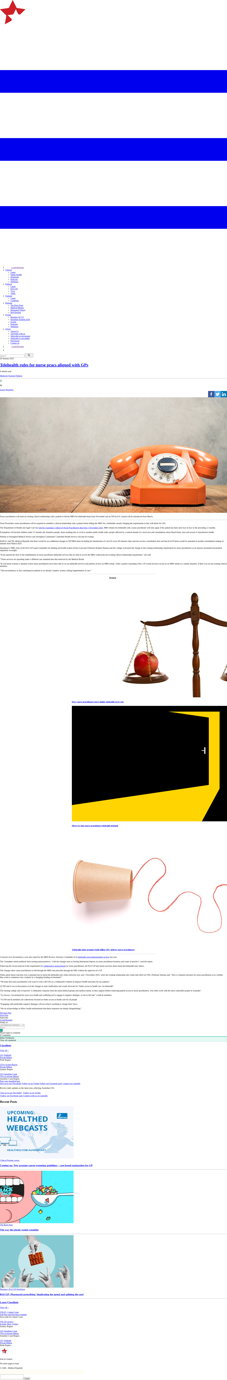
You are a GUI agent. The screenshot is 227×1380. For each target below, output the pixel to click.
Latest (13, 272)
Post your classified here (10, 1081)
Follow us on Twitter (30, 1083)
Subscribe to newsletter (20, 338)
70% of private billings (9, 1076)
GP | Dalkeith (5, 1055)
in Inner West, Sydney (9, 1324)
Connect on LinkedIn (71, 1083)
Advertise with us (18, 334)
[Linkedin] (224, 394)
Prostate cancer (13, 1160)
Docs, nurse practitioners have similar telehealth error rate (98, 702)
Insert (27, 1379)
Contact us (15, 343)
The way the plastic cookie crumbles (19, 1229)
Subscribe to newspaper (20, 336)
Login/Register (18, 267)
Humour (8, 303)
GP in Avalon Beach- (9, 1065)
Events (8, 315)
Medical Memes (17, 308)
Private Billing (6, 1057)
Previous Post (5, 1013)
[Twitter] (217, 394)
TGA (13, 291)
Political (8, 284)
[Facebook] (211, 394)
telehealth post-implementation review (93, 957)
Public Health (16, 275)
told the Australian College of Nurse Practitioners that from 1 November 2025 (71, 528)
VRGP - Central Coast (9, 1312)
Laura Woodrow (7, 390)
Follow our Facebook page (51, 1083)
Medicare (4, 376)
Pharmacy (4, 1289)
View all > (4, 1050)
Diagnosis (15, 277)
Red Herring (16, 312)
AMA (13, 293)
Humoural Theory (18, 310)
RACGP (14, 289)
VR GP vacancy (7, 1322)
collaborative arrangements (54, 966)
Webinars (14, 282)
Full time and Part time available (13, 1314)
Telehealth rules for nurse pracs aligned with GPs (44, 365)
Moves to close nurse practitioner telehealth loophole (95, 826)
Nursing (12, 376)
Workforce (20, 1289)
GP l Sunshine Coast (8, 1074)
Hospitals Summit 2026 (20, 319)
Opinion (8, 296)
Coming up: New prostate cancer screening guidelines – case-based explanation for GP (46, 1165)
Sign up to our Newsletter (10, 1083)
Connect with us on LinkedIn (35, 1096)
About (8, 329)
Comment (15, 301)
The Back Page (17, 305)
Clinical (8, 270)
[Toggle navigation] (3, 35)
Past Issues (15, 341)
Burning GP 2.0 (17, 317)
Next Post (4, 1015)
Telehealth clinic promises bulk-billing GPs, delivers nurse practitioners (103, 950)
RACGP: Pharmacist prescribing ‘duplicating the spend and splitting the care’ (42, 1294)
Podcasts (14, 279)
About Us (15, 331)
